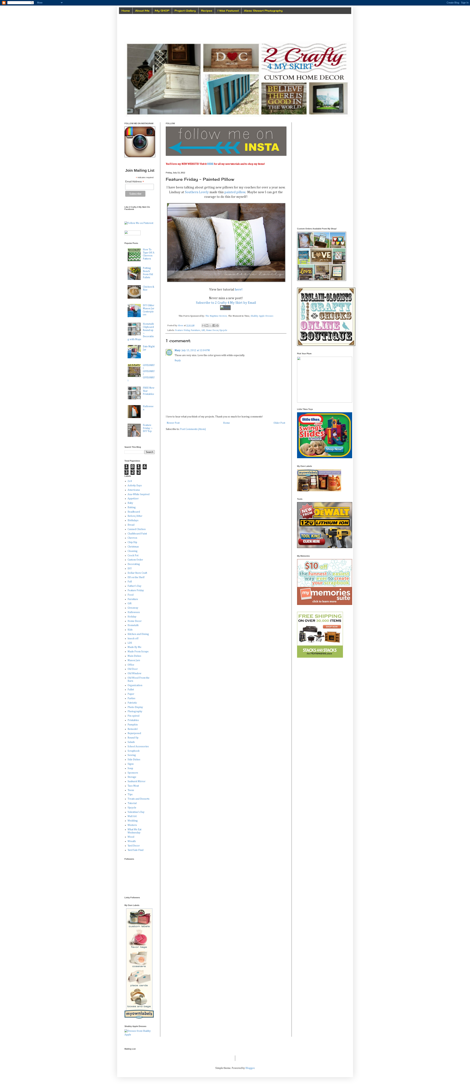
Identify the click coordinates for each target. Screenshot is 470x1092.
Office (131, 665)
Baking (132, 507)
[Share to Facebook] (214, 325)
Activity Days (135, 485)
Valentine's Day (136, 812)
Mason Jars (134, 660)
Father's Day (134, 586)
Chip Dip (132, 542)
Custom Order (135, 559)
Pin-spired (133, 716)
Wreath (132, 841)
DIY (130, 568)
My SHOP (162, 10)
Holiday (132, 616)
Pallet (131, 689)
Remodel (133, 729)
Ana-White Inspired (138, 494)
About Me (142, 10)
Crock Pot (133, 555)
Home (126, 10)
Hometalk (133, 625)
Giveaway (133, 608)
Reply (178, 360)
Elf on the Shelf (136, 577)
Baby (130, 503)
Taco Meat (133, 786)
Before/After (135, 516)
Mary (177, 350)
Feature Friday (182, 330)
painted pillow (234, 192)
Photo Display (135, 707)
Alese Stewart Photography (263, 10)
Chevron (132, 538)
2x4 (130, 481)
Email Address (134, 181)
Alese (181, 325)
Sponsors (133, 773)
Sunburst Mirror (136, 781)
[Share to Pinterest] (217, 325)
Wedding (133, 820)
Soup (130, 768)
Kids (130, 629)
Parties (131, 698)
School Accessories (138, 746)
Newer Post (173, 423)
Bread (131, 525)
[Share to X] (210, 325)
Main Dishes (134, 656)
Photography (135, 711)
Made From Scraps (138, 651)
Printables (133, 720)
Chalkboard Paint (137, 533)
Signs (131, 764)
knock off (133, 638)
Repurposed (134, 733)
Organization (135, 685)
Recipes (206, 10)
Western (132, 825)
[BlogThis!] (207, 325)
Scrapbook (134, 751)
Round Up (133, 737)
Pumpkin (133, 724)
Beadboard (134, 512)
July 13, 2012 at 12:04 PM (196, 350)
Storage (132, 777)
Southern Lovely (197, 192)
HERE (210, 164)
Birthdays (133, 520)
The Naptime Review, (216, 316)
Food (130, 595)
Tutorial (132, 803)
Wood (131, 837)
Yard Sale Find (135, 850)
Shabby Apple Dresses (262, 316)
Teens (131, 790)
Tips (130, 794)
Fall (130, 581)
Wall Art (132, 816)
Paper (131, 694)
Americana (134, 490)
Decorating (134, 564)
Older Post (279, 423)
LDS (130, 643)
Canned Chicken (137, 529)
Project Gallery (185, 10)
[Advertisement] (324, 145)
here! (239, 289)
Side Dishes (134, 759)
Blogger (249, 1068)
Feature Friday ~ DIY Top (148, 428)
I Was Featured (228, 10)
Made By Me (134, 647)
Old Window (134, 673)
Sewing (132, 755)
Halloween (134, 612)
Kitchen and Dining (138, 634)
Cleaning (133, 551)
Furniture (195, 330)
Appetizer (133, 498)
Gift (203, 330)
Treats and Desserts (138, 799)
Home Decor (212, 330)
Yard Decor (134, 845)
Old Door (133, 669)
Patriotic (132, 703)
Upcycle (223, 330)
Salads (131, 742)
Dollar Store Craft (137, 573)
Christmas (133, 546)
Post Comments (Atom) (193, 429)
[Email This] (203, 325)
